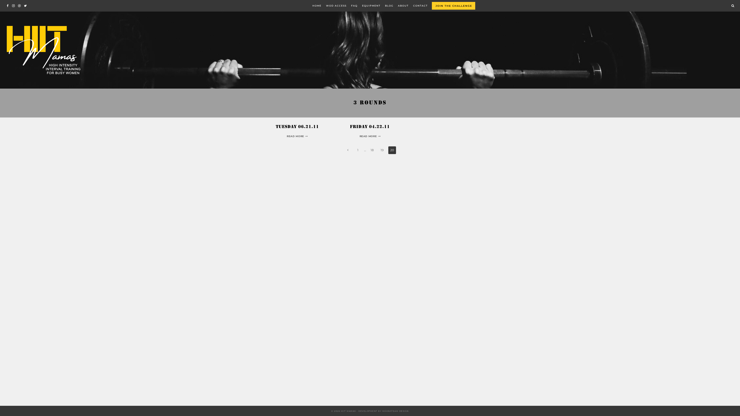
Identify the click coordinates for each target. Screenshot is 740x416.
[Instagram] (14, 6)
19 (382, 150)
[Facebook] (8, 6)
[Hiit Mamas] (43, 50)
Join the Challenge (454, 5)
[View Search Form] (732, 5)
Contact (420, 5)
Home (316, 5)
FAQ (354, 5)
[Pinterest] (19, 6)
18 (372, 150)
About (403, 5)
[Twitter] (25, 6)
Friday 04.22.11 (370, 127)
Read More (297, 136)
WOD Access (336, 5)
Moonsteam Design (395, 411)
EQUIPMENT (371, 5)
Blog (389, 5)
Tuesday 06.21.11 (297, 127)
